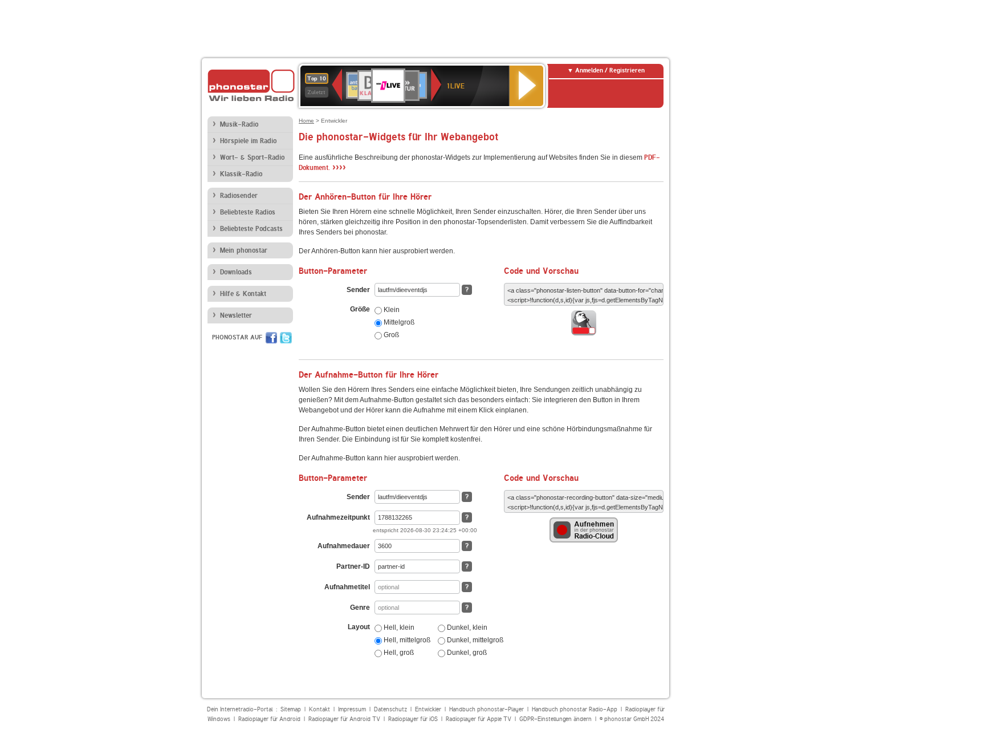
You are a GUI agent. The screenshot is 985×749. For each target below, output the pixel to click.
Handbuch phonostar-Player (486, 709)
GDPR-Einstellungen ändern (555, 719)
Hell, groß (398, 653)
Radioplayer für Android (269, 719)
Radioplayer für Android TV (344, 719)
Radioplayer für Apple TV (478, 719)
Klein (391, 310)
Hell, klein (398, 627)
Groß (390, 335)
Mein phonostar (243, 250)
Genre (360, 608)
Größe (360, 309)
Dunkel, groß (466, 653)
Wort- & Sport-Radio (252, 157)
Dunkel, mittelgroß (474, 640)
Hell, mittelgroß (406, 640)
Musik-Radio (239, 124)
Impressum (352, 709)
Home (306, 121)
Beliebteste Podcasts (251, 229)
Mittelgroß (398, 322)
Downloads (236, 272)
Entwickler (428, 709)
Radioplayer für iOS (413, 719)
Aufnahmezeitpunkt (338, 517)
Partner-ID (353, 566)
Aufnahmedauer (344, 546)
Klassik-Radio (241, 174)
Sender (358, 290)
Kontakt (319, 709)
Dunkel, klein (466, 627)
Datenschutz (390, 709)
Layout (359, 627)
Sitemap (290, 709)
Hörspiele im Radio (248, 141)
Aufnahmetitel (347, 587)
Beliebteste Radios (247, 212)
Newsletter (236, 315)
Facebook (271, 337)
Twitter (286, 337)
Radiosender (239, 196)
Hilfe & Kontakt (243, 294)
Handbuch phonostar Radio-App (574, 709)
